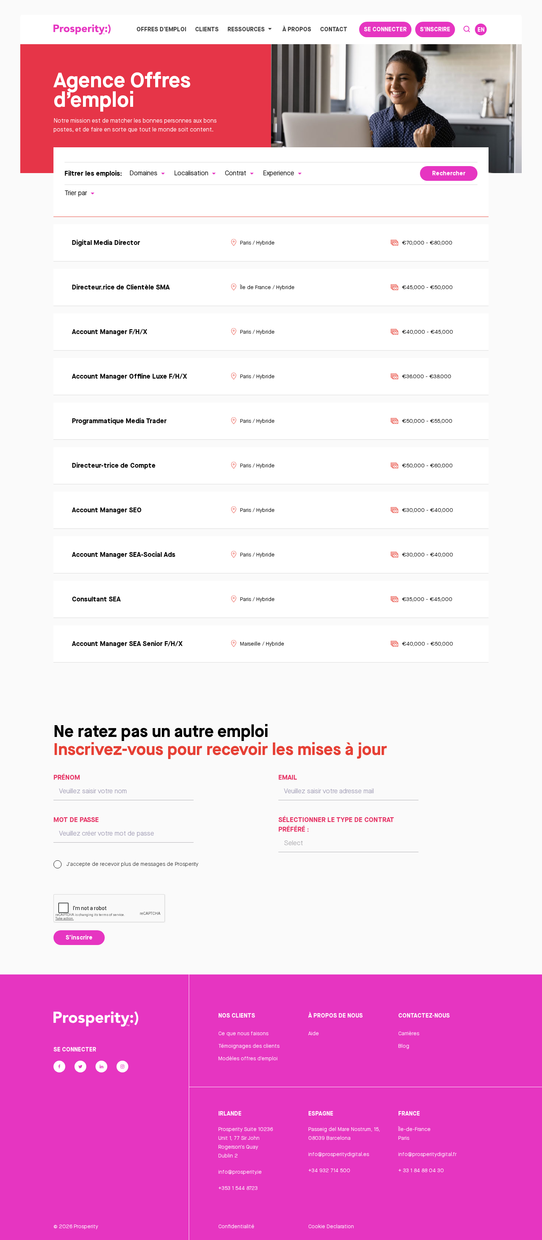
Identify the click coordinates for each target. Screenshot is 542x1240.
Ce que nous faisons (243, 1033)
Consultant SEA (96, 598)
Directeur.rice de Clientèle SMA (121, 286)
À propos (296, 29)
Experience (279, 173)
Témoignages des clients (248, 1046)
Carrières (408, 1033)
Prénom (66, 777)
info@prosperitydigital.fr (427, 1154)
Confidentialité (236, 1226)
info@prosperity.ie (240, 1172)
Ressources (246, 29)
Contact (333, 29)
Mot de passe (76, 819)
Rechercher (448, 173)
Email (287, 777)
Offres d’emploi (161, 29)
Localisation (192, 173)
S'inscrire (79, 937)
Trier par (77, 193)
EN (480, 29)
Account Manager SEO (107, 509)
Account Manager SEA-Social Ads (124, 554)
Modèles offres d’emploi (248, 1058)
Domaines (144, 173)
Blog (403, 1046)
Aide (313, 1033)
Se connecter (385, 29)
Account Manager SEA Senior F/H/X (127, 643)
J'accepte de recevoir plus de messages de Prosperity (131, 864)
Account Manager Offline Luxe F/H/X (130, 376)
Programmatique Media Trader (119, 420)
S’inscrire (435, 29)
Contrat (236, 173)
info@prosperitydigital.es (338, 1154)
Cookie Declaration (331, 1226)
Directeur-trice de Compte (114, 465)
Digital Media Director (106, 242)
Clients (207, 29)
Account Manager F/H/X (109, 331)
